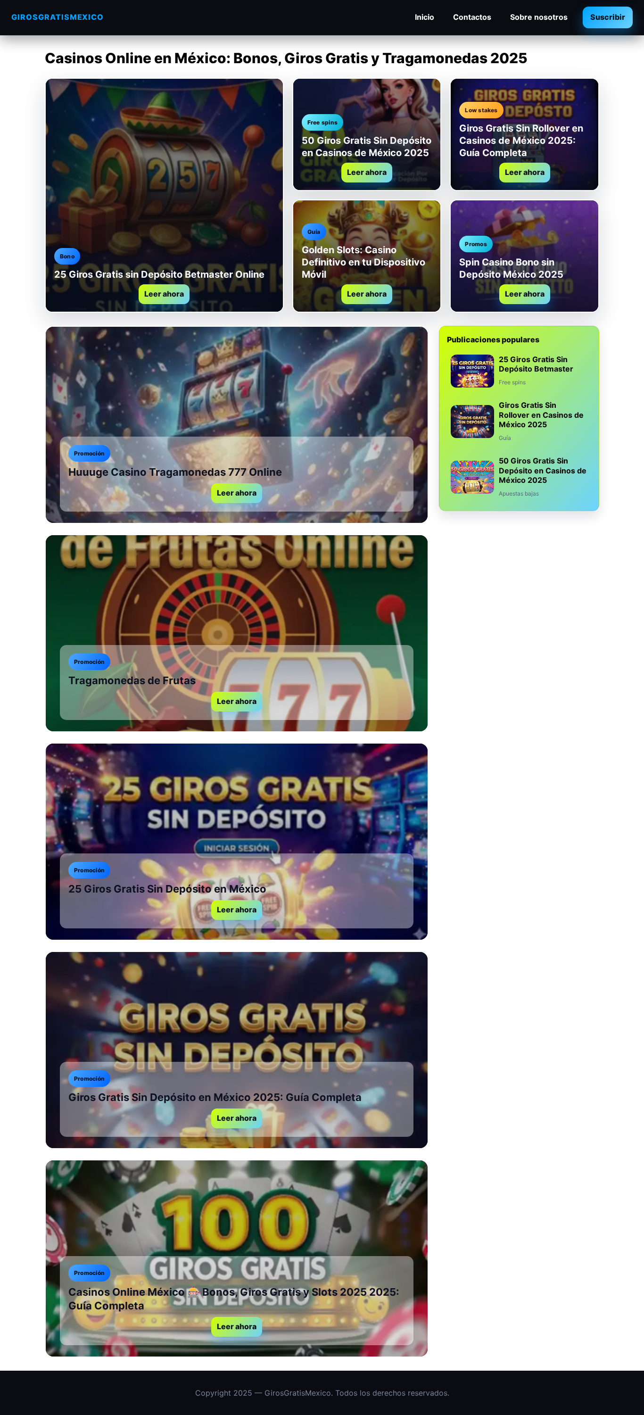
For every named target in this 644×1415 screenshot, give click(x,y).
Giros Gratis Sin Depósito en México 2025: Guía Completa (215, 1097)
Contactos (472, 17)
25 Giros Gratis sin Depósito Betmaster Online (159, 274)
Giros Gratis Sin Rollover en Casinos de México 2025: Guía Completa (521, 140)
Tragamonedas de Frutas (132, 680)
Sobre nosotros (539, 17)
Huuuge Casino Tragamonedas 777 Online (175, 472)
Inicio (424, 17)
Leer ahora (164, 293)
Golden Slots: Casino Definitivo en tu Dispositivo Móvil (363, 262)
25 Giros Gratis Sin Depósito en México (167, 889)
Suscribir (607, 17)
